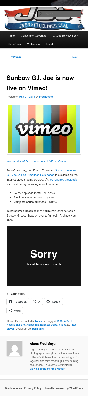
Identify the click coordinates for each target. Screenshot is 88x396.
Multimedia (33, 44)
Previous (14, 57)
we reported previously (63, 179)
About (49, 44)
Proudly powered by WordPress (64, 388)
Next (76, 57)
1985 (60, 321)
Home (11, 35)
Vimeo (63, 325)
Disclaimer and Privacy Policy (23, 388)
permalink (38, 328)
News (38, 321)
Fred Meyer (46, 96)
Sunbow (45, 325)
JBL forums (14, 44)
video (54, 325)
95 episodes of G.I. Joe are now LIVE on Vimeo (36, 161)
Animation (32, 325)
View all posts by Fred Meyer (49, 368)
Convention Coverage (34, 35)
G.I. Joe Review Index (65, 35)
